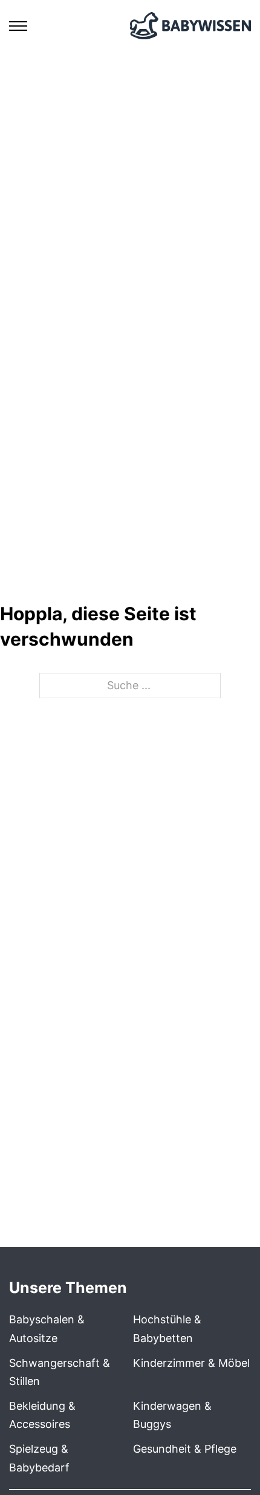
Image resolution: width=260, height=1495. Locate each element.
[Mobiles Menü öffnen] (18, 26)
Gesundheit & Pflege (184, 1448)
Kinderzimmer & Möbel (191, 1363)
